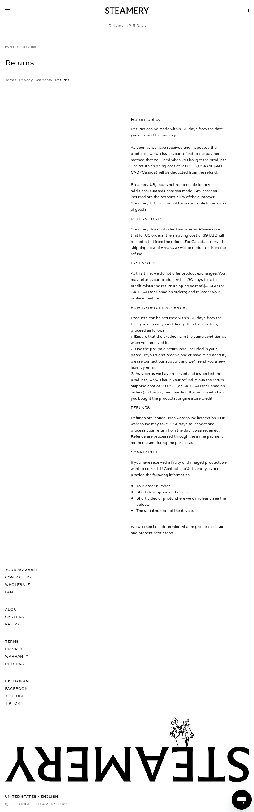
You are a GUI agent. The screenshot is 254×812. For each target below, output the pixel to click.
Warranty (43, 80)
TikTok (12, 703)
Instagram (17, 681)
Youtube (14, 695)
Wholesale (17, 584)
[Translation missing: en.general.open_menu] (7, 9)
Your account (21, 569)
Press (12, 624)
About (12, 609)
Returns (14, 663)
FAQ (9, 592)
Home (9, 47)
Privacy (26, 80)
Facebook (16, 688)
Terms (10, 80)
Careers (14, 616)
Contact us (18, 577)
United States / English (31, 796)
